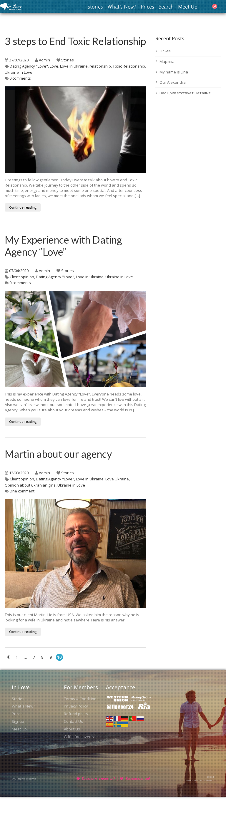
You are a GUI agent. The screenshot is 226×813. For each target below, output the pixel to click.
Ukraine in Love (18, 72)
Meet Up (187, 6)
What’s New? (121, 6)
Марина (167, 61)
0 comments (20, 78)
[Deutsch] (125, 718)
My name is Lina (173, 72)
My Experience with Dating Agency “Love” (63, 246)
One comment (21, 491)
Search (166, 6)
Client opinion (22, 276)
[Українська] (125, 724)
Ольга (165, 50)
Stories (95, 6)
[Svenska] (117, 724)
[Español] (110, 724)
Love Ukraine (117, 479)
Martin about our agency (58, 454)
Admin (44, 60)
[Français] (117, 718)
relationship (100, 66)
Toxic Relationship (129, 66)
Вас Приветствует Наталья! (185, 92)
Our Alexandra (172, 82)
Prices (147, 6)
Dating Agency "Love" (29, 66)
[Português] (133, 718)
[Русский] (140, 718)
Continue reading (22, 207)
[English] (110, 718)
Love (54, 66)
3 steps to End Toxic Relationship (75, 41)
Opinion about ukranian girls (30, 485)
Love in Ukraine (74, 66)
